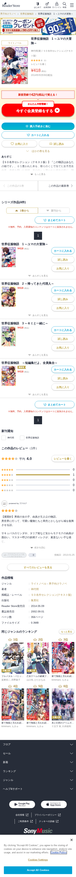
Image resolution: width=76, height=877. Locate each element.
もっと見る (40, 174)
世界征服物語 (27, 13)
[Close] (72, 840)
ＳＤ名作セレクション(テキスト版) (51, 594)
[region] (38, 856)
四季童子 (15, 680)
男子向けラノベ (8, 13)
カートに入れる (40, 135)
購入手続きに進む (40, 126)
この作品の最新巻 (58, 185)
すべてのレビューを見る (38, 567)
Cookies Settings (38, 859)
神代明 (10, 437)
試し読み (59, 143)
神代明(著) (36, 51)
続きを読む (40, 547)
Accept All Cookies (38, 870)
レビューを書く (38, 64)
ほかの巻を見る (41, 151)
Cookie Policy (59, 852)
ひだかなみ (39, 680)
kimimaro (56, 680)
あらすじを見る (40, 276)
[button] (48, 821)
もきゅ (65, 680)
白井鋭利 (66, 726)
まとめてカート (57, 220)
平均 (22, 458)
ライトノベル (14, 43)
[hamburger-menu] (72, 5)
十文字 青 (56, 726)
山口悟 (30, 680)
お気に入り (21, 143)
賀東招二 (5, 680)
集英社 (35, 600)
